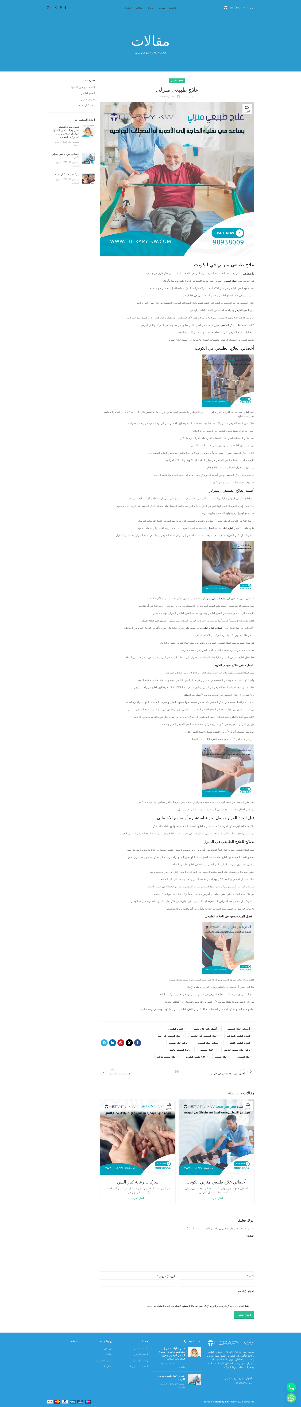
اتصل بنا (108, 1366)
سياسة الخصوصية (103, 1360)
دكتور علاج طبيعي (178, 1042)
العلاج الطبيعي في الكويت (217, 348)
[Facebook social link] (65, 7)
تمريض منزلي (88, 99)
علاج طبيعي (248, 273)
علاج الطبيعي (243, 1056)
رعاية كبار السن (87, 105)
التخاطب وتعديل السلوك (82, 87)
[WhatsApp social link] (56, 7)
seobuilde (249, 1401)
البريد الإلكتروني (166, 1276)
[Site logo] (238, 7)
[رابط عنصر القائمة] (230, 1383)
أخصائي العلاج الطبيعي (211, 628)
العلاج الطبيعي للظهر (215, 598)
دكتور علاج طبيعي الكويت (237, 1049)
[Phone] (291, 1387)
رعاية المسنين (207, 1049)
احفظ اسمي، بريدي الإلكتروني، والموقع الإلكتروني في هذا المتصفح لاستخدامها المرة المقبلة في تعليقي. (197, 1306)
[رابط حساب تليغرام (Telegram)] (104, 1042)
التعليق (250, 1235)
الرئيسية (162, 53)
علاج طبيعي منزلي (166, 1056)
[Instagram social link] (61, 7)
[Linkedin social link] (112, 1042)
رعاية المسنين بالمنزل (179, 1049)
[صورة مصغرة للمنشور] (88, 136)
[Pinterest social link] (120, 1042)
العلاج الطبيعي (177, 80)
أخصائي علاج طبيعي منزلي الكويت (216, 1182)
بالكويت (124, 833)
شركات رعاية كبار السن (137, 1182)
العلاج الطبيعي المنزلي (227, 490)
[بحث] (48, 7)
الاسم (250, 1276)
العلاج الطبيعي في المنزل (221, 528)
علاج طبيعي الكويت (225, 665)
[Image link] (230, 1342)
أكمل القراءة (216, 1198)
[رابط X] (129, 1042)
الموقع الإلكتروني (245, 1291)
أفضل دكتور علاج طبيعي (205, 1028)
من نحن (108, 1348)
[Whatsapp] (291, 1398)
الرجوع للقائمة (177, 1071)
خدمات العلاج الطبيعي (232, 325)
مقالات (154, 53)
